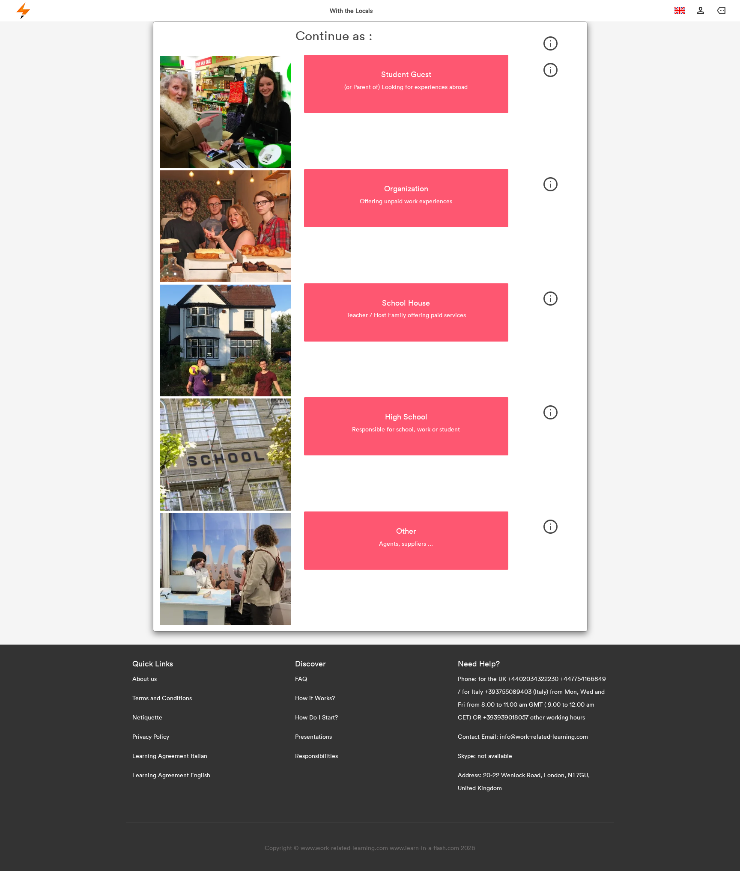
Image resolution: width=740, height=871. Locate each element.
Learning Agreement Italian (169, 756)
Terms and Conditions (162, 698)
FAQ (301, 679)
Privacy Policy (150, 736)
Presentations (313, 736)
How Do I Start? (316, 717)
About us (144, 679)
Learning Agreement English (171, 775)
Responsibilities (316, 756)
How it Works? (315, 698)
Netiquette (147, 717)
